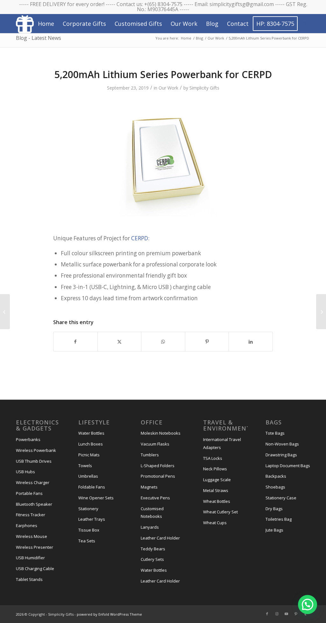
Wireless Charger (32, 482)
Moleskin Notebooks (161, 433)
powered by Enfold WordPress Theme (109, 614)
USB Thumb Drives (34, 461)
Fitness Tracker (30, 515)
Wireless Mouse (31, 536)
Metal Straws (215, 490)
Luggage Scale (217, 479)
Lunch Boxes (90, 444)
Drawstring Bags (281, 455)
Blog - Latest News (38, 37)
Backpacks (276, 476)
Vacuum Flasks (155, 444)
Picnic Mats (89, 455)
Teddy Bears (153, 549)
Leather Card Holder (160, 538)
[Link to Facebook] (267, 614)
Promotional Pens (158, 476)
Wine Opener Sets (96, 498)
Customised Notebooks (152, 512)
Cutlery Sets (152, 559)
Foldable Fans (91, 487)
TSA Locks (212, 458)
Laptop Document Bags (288, 465)
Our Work (168, 88)
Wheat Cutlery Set (220, 512)
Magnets (149, 487)
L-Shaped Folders (157, 465)
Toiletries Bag (279, 519)
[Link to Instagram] (276, 614)
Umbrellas (88, 476)
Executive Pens (155, 498)
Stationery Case (281, 498)
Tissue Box (88, 530)
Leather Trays (91, 519)
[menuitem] (46, 23)
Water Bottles (91, 433)
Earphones (26, 525)
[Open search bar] (304, 24)
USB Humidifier (30, 558)
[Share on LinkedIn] (251, 341)
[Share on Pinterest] (207, 341)
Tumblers (150, 455)
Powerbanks (28, 439)
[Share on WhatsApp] (163, 341)
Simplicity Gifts (204, 88)
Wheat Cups (215, 522)
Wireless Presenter (34, 547)
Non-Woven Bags (282, 444)
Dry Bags (274, 508)
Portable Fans (29, 493)
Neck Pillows (215, 469)
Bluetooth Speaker (34, 504)
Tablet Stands (29, 579)
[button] (307, 604)
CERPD (139, 238)
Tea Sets (86, 541)
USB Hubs (25, 471)
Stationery (88, 508)
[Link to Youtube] (286, 614)
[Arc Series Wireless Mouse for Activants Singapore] (5, 311)
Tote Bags (275, 433)
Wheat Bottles (216, 501)
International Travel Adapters (222, 443)
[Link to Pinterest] (296, 614)
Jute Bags (274, 530)
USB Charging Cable (35, 568)
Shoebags (275, 487)
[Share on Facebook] (75, 341)
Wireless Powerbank (36, 450)
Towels (85, 465)
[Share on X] (119, 341)
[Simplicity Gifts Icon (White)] (25, 24)
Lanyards (150, 527)
